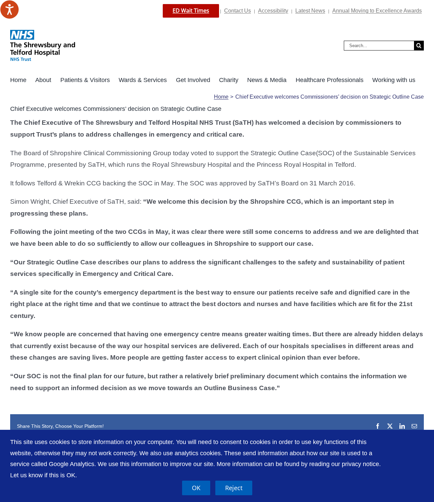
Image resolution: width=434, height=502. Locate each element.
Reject (233, 488)
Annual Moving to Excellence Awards (377, 11)
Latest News (310, 11)
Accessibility (273, 11)
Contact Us (237, 11)
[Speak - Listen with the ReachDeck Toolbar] (9, 9)
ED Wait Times (191, 10)
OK (196, 488)
